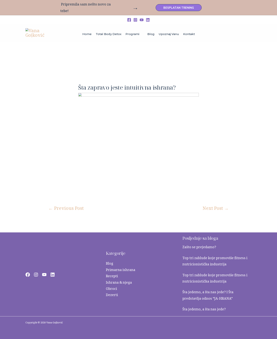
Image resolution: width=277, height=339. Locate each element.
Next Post (216, 208)
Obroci (111, 288)
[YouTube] (142, 20)
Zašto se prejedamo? (199, 247)
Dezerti (112, 294)
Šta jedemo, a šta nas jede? (204, 309)
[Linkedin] (148, 20)
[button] (179, 7)
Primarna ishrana (120, 269)
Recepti (112, 276)
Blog (109, 263)
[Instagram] (135, 20)
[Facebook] (129, 20)
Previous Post (66, 208)
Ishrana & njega (119, 282)
